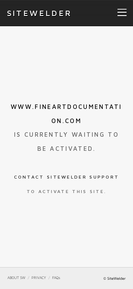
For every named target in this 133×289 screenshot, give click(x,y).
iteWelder (39, 13)
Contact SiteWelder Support (66, 177)
